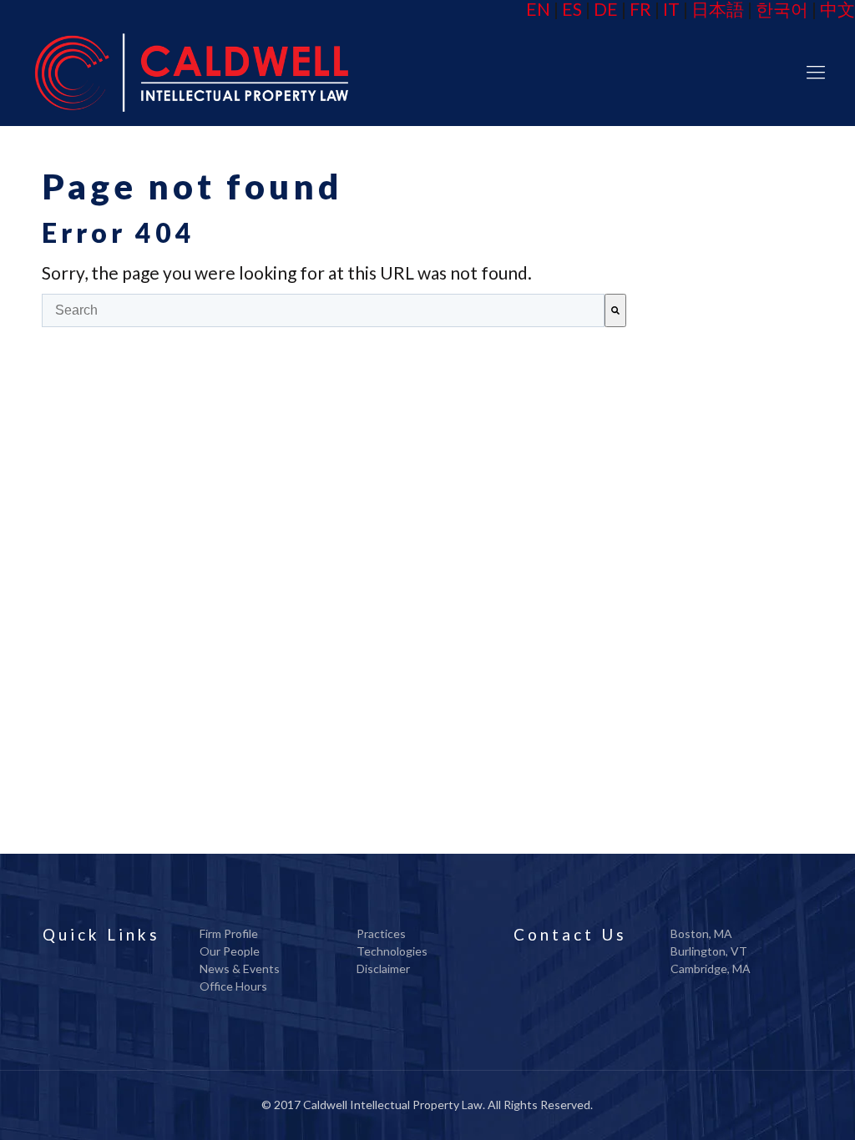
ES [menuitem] (572, 9)
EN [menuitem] (538, 9)
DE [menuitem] (606, 9)
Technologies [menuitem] (392, 951)
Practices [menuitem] (381, 933)
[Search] (615, 310)
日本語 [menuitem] (717, 9)
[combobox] (323, 310)
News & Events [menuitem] (240, 968)
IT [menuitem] (671, 9)
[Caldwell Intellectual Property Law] (190, 72)
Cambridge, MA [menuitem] (710, 968)
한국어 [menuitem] (782, 9)
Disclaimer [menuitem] (383, 968)
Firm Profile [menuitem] (229, 933)
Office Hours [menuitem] (233, 986)
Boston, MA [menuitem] (701, 933)
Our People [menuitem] (230, 951)
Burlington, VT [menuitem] (708, 951)
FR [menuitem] (640, 9)
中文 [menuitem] (837, 9)
